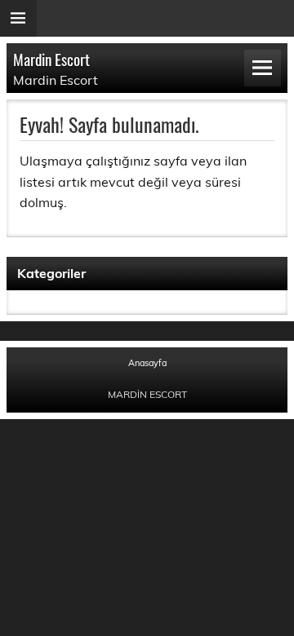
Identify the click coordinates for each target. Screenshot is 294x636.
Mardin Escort (51, 59)
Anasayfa (147, 363)
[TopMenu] (18, 18)
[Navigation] (262, 68)
